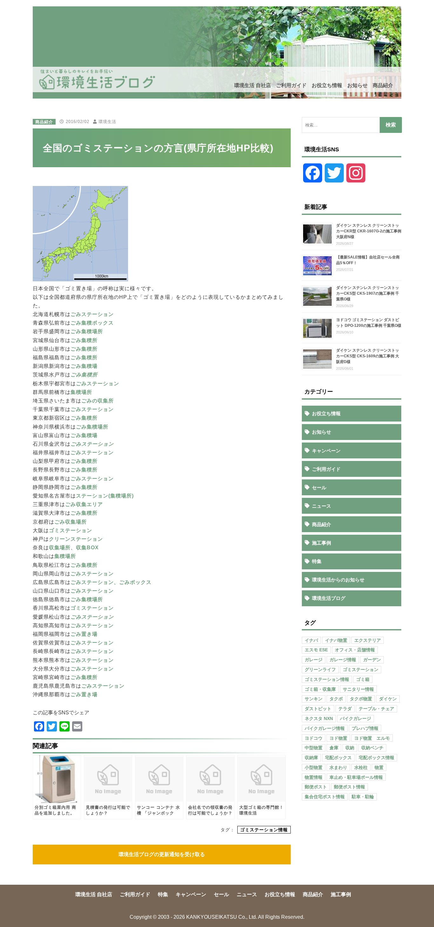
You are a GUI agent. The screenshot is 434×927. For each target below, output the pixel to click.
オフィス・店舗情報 (355, 649)
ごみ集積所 (84, 340)
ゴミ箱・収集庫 (320, 689)
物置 (379, 767)
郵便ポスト (316, 786)
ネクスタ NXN (319, 718)
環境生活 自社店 (252, 85)
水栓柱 (361, 767)
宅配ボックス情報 (376, 757)
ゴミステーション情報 (264, 829)
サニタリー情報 (358, 689)
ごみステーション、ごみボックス (111, 582)
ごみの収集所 (97, 400)
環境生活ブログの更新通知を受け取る (162, 854)
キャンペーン (326, 450)
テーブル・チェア (376, 708)
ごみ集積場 (84, 366)
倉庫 (333, 747)
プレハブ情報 (365, 728)
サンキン (313, 698)
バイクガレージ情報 (325, 728)
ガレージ (313, 659)
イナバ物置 (336, 640)
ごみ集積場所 (87, 331)
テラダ (345, 708)
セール (319, 487)
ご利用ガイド (291, 85)
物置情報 (313, 777)
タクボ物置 (361, 698)
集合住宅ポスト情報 (325, 796)
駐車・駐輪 (363, 796)
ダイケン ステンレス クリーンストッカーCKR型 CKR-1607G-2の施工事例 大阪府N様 (368, 231)
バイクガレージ (355, 718)
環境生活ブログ (328, 598)
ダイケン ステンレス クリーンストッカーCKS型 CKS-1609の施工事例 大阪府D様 (367, 356)
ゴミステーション (70, 530)
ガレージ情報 (342, 659)
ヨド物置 (338, 738)
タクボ (336, 698)
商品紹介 (383, 85)
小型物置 (313, 767)
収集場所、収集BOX (74, 547)
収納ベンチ (372, 747)
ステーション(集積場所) (105, 495)
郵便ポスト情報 (349, 786)
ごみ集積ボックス (92, 323)
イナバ (311, 640)
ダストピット (318, 708)
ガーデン (372, 659)
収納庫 (311, 757)
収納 (349, 747)
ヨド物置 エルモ (372, 738)
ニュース (321, 506)
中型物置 (313, 747)
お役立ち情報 (327, 85)
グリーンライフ (320, 669)
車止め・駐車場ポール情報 (356, 777)
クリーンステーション (76, 539)
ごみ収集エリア (84, 504)
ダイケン (388, 698)
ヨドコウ (313, 738)
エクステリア (367, 640)
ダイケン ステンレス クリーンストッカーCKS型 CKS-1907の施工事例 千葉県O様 (367, 293)
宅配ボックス (338, 757)
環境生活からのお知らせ (338, 579)
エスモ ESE (316, 649)
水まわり (338, 767)
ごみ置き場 (84, 634)
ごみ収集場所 (70, 522)
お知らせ (357, 85)
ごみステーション (92, 314)
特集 (317, 561)
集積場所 (81, 392)
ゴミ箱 (363, 679)
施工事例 (321, 543)
